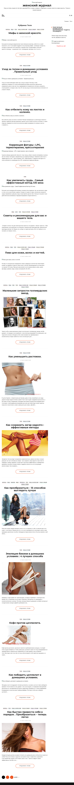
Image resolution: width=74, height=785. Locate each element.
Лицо (12, 29)
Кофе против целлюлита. (25, 622)
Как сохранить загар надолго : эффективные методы (25, 426)
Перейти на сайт (61, 46)
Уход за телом (40, 29)
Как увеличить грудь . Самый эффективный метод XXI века (24, 181)
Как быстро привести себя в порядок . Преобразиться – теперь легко (24, 714)
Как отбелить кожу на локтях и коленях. (24, 110)
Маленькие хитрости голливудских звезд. (25, 292)
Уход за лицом (32, 29)
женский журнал (37, 5)
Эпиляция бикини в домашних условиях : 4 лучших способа (25, 555)
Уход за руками (40, 247)
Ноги (16, 211)
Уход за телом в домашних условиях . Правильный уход (25, 70)
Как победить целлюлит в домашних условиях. (25, 676)
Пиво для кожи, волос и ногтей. (25, 252)
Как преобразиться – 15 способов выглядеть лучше (25, 489)
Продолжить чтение (24, 54)
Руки (13, 285)
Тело (16, 29)
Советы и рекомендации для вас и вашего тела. (25, 216)
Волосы (8, 29)
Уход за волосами (22, 29)
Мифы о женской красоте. (25, 33)
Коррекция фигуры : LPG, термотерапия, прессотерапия (25, 146)
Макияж (13, 482)
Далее (16, 777)
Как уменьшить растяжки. (24, 356)
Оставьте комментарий (25, 36)
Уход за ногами (26, 211)
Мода (17, 482)
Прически (22, 482)
